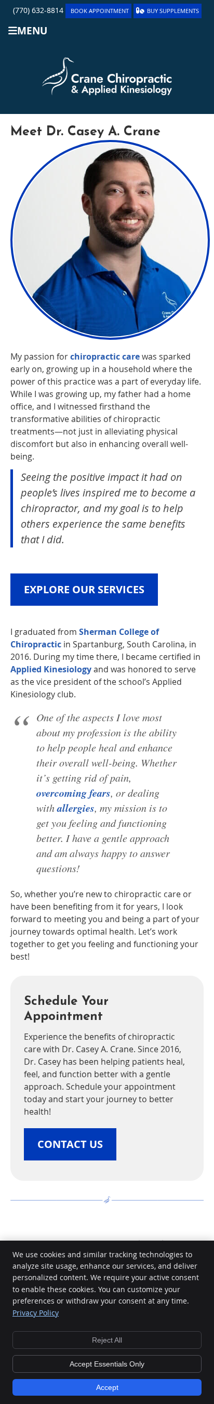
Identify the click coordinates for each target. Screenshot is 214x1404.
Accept (107, 1387)
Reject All (107, 1340)
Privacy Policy (35, 1313)
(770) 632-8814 (38, 10)
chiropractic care (105, 356)
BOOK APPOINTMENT (100, 11)
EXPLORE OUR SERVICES (84, 589)
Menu (32, 30)
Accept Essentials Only (107, 1364)
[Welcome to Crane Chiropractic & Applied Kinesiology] (107, 92)
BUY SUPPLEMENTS (173, 11)
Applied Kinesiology (50, 669)
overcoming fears (73, 792)
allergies (76, 807)
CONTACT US (70, 1144)
